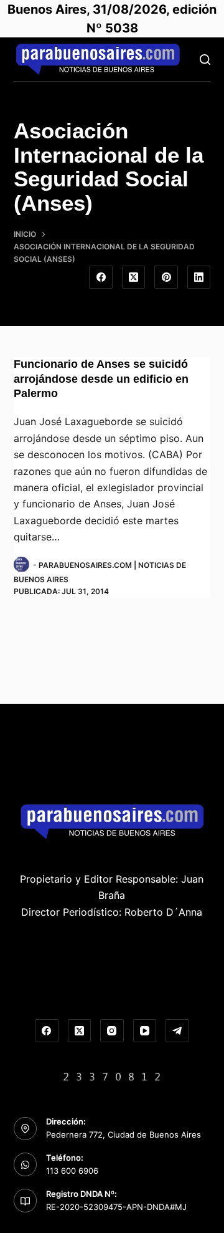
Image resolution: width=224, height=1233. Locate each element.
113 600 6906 (72, 1171)
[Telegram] (177, 1031)
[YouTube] (145, 1031)
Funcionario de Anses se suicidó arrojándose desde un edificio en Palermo (101, 379)
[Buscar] (205, 59)
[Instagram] (112, 1031)
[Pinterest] (166, 277)
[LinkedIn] (199, 277)
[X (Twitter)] (134, 277)
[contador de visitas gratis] (112, 1075)
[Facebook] (101, 277)
